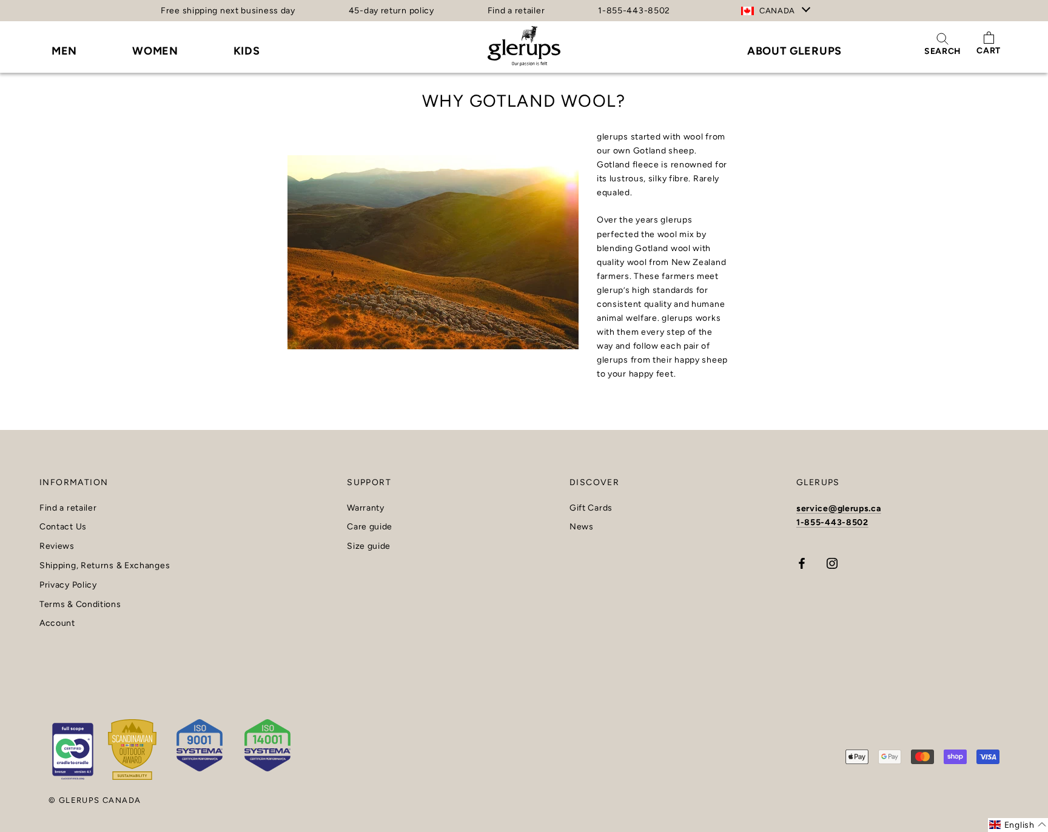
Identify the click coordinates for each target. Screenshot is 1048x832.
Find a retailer (516, 10)
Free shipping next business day (228, 10)
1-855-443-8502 (634, 10)
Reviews (57, 546)
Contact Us (63, 527)
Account (57, 623)
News (581, 527)
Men (64, 51)
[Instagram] (832, 563)
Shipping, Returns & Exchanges (104, 566)
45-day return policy (391, 10)
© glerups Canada (95, 800)
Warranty (366, 508)
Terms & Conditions (80, 604)
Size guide (369, 546)
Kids (246, 51)
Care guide (369, 527)
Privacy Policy (68, 585)
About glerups (794, 51)
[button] (1018, 825)
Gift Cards (591, 508)
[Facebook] (801, 563)
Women (155, 51)
